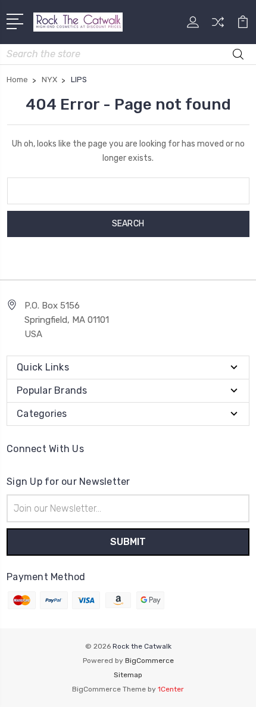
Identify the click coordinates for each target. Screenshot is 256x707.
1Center (171, 689)
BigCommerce (149, 660)
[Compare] (217, 25)
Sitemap (128, 675)
